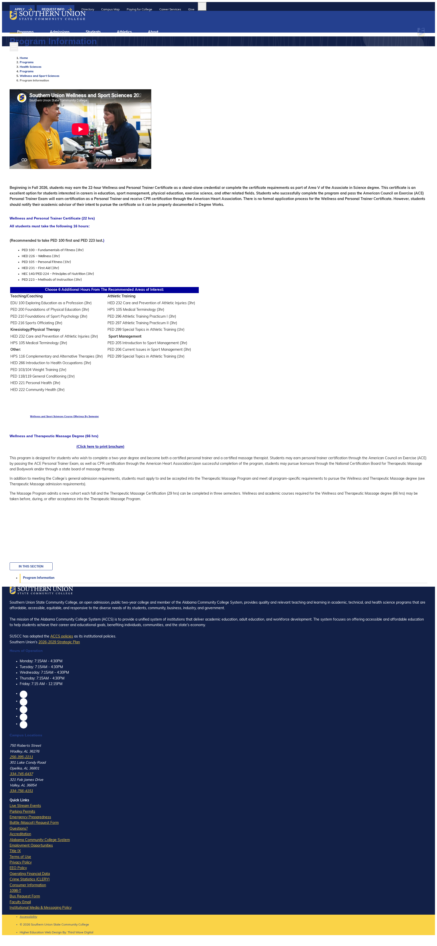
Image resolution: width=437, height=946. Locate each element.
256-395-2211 (21, 757)
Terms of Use (20, 857)
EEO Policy (18, 868)
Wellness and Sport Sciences (39, 76)
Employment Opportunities (31, 846)
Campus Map (110, 9)
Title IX (15, 851)
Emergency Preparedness (30, 817)
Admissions (60, 32)
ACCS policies (61, 637)
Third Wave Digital (80, 932)
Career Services (170, 9)
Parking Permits (22, 812)
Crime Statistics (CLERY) (30, 880)
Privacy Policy (21, 863)
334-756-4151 (21, 791)
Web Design (53, 932)
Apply (20, 9)
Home (24, 58)
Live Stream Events (25, 806)
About (153, 32)
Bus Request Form (25, 896)
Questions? (19, 829)
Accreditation (20, 834)
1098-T (15, 891)
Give (191, 9)
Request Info (53, 9)
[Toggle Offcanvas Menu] (14, 46)
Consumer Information (28, 885)
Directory (87, 9)
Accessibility (28, 916)
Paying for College (139, 9)
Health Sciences (30, 67)
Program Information (38, 578)
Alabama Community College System (40, 840)
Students (93, 32)
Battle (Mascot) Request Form (34, 823)
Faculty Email (20, 902)
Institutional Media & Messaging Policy (41, 908)
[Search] (202, 6)
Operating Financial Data (30, 874)
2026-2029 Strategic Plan (59, 642)
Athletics (124, 32)
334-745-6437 (21, 774)
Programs (25, 32)
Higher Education (32, 932)
